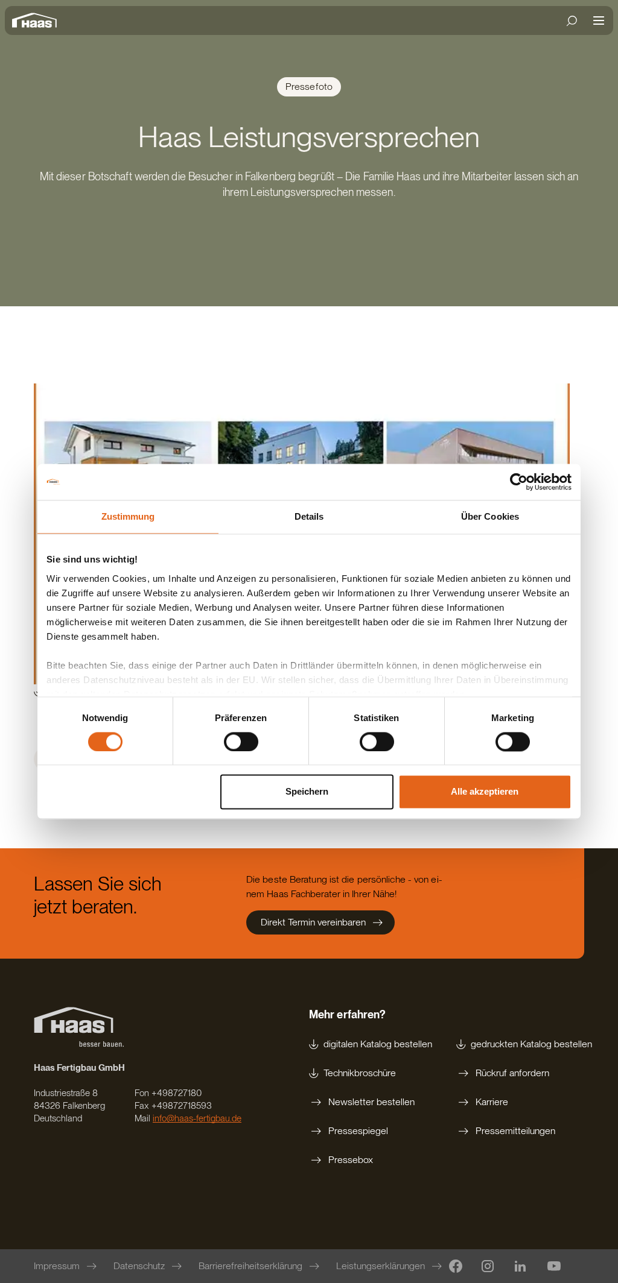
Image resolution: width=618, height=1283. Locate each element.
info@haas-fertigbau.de (197, 1118)
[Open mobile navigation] (598, 20)
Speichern (306, 792)
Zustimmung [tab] (128, 516)
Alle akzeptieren (484, 792)
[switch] (241, 741)
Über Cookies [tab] (490, 516)
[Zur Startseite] (37, 20)
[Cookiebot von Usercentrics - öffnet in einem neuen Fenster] (519, 482)
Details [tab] (309, 516)
